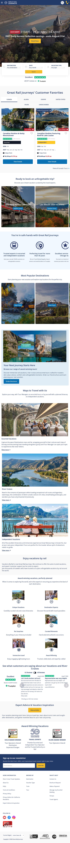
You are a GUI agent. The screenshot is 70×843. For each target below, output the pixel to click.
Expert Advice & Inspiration (11, 803)
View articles (34, 710)
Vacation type (56, 65)
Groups (52, 796)
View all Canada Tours (60, 168)
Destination (11, 65)
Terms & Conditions (9, 790)
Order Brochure (11, 381)
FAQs (4, 786)
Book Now (35, 41)
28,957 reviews (13, 683)
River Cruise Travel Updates (11, 779)
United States (60, 99)
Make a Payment (55, 786)
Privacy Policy (7, 793)
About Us (5, 783)
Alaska (26, 99)
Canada (9, 99)
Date (30, 65)
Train (27, 786)
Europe (43, 99)
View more (5, 450)
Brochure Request (55, 783)
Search (34, 72)
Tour (27, 790)
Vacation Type (30, 783)
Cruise (26, 104)
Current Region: (7, 835)
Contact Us (53, 779)
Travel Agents (54, 799)
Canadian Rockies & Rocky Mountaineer (13, 134)
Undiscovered (44, 104)
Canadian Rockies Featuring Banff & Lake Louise (48, 134)
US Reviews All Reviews (35, 673)
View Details (18, 162)
